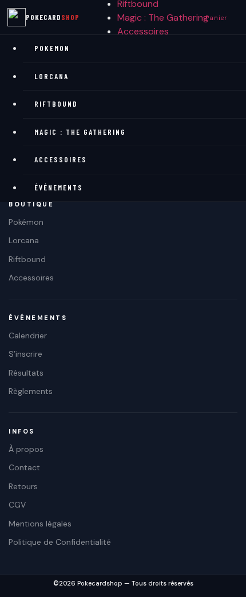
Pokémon (26, 222)
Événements (58, 187)
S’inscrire (25, 354)
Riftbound (56, 103)
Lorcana (51, 76)
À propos (26, 449)
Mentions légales (40, 523)
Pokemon (52, 48)
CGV (17, 505)
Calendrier (28, 335)
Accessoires (143, 31)
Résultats (26, 373)
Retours (23, 486)
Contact (24, 467)
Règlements (31, 391)
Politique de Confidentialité (60, 542)
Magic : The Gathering (162, 17)
